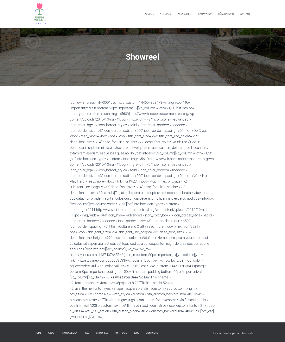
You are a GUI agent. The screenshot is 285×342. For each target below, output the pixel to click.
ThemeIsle (246, 333)
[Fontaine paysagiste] (39, 14)
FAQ (87, 333)
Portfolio (121, 333)
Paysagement (185, 14)
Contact (244, 14)
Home (38, 333)
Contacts (152, 333)
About (52, 333)
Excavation (205, 14)
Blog (136, 333)
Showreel (102, 333)
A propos (165, 14)
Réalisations (226, 14)
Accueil (149, 14)
